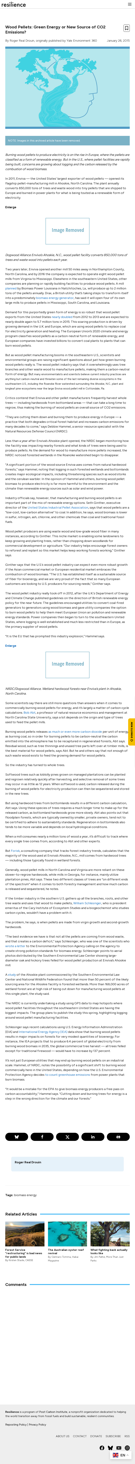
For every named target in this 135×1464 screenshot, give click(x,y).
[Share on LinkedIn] (92, 1137)
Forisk (15, 851)
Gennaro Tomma (61, 1256)
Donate (96, 1436)
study (12, 975)
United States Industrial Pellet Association (58, 507)
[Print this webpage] (118, 1137)
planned (11, 288)
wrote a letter (15, 946)
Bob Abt (30, 713)
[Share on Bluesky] (16, 1137)
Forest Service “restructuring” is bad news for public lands (23, 1253)
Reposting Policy (16, 1424)
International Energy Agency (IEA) (43, 1032)
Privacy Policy (37, 1424)
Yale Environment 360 (82, 41)
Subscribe (113, 1436)
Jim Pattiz (99, 1256)
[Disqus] (67, 1336)
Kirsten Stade (16, 1260)
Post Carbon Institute (53, 1412)
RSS (127, 1436)
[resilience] (14, 4)
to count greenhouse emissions (67, 1075)
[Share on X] (67, 1137)
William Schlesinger (87, 903)
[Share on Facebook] (42, 1137)
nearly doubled (62, 317)
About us (62, 1436)
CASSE (29, 1260)
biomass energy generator (55, 298)
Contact (80, 1436)
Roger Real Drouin (22, 41)
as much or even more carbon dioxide (75, 732)
